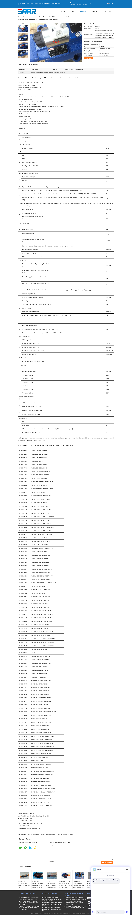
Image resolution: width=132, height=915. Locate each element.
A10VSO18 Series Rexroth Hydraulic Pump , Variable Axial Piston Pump (28, 898)
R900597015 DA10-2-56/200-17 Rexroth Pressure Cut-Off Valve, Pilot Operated (65, 884)
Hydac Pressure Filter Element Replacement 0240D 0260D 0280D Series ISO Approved (51, 899)
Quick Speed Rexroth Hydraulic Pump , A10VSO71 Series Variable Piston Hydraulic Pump (29, 908)
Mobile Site (92, 908)
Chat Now (107, 11)
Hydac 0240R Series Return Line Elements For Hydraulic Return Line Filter (51, 909)
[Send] (127, 912)
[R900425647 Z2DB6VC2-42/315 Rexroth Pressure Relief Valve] (24, 875)
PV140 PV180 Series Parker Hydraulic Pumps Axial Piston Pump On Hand (76, 907)
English (111, 4)
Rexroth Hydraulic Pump (27, 893)
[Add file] (93, 912)
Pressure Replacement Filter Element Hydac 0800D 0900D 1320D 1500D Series (52, 904)
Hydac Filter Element (49, 893)
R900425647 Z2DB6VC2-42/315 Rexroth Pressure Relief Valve (24, 884)
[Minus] (127, 869)
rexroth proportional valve (49, 834)
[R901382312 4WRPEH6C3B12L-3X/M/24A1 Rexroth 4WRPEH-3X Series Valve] (52, 875)
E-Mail (90, 906)
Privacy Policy (34, 913)
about (72, 11)
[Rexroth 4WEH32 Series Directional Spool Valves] (23, 28)
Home (62, 11)
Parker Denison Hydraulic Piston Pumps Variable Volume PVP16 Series (76, 898)
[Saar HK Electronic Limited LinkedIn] (89, 903)
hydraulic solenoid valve (65, 834)
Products (83, 11)
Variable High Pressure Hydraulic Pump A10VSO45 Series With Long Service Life (28, 903)
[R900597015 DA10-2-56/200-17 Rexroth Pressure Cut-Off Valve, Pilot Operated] (65, 875)
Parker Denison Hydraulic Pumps (74, 894)
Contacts (95, 11)
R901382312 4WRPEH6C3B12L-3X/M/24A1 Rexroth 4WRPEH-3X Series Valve (51, 885)
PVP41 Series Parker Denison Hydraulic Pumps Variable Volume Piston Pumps (74, 903)
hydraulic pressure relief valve (30, 834)
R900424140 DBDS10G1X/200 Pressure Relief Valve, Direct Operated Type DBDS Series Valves (79, 885)
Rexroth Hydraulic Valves (36, 17)
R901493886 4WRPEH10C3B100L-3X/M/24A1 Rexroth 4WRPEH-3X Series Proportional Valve (38, 885)
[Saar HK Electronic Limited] (27, 11)
